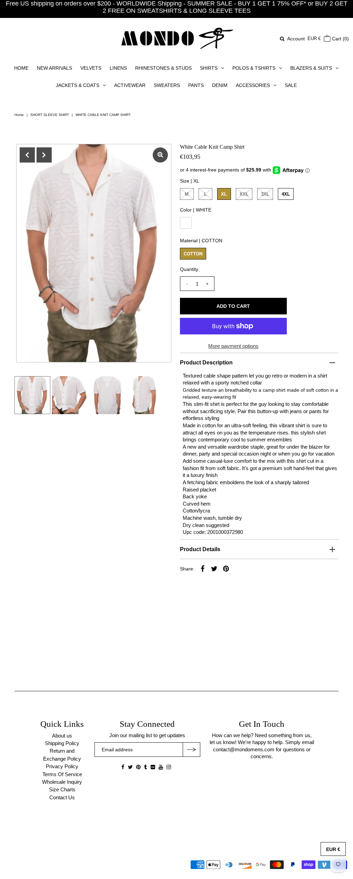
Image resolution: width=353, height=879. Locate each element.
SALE (291, 85)
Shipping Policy (62, 743)
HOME (21, 68)
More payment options (233, 346)
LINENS (118, 68)
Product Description (206, 362)
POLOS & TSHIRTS (253, 68)
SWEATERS (167, 85)
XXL (244, 194)
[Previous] (27, 155)
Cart (340, 38)
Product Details (200, 549)
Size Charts (62, 789)
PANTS (196, 85)
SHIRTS (209, 68)
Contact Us (62, 797)
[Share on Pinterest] (226, 568)
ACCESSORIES (253, 85)
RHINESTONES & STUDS (163, 68)
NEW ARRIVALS (54, 68)
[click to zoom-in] (160, 155)
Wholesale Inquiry (62, 782)
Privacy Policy (62, 766)
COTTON (193, 253)
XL (224, 194)
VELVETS (90, 68)
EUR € (314, 38)
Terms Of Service (62, 774)
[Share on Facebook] (203, 568)
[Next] (44, 155)
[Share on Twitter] (214, 568)
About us (62, 736)
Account (296, 38)
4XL (286, 194)
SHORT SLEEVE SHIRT (49, 115)
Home (19, 115)
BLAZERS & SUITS (311, 68)
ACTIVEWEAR (129, 85)
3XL (265, 194)
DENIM (220, 85)
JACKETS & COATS (77, 85)
